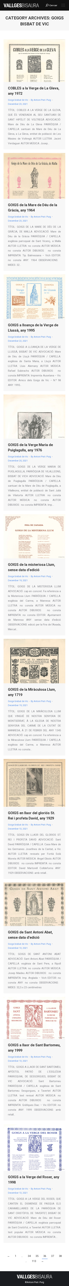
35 (37, 1256)
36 (44, 1256)
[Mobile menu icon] (63, 5)
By (41, 100)
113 (34, 1261)
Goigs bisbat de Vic (18, 100)
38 (60, 1256)
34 (29, 1256)
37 (52, 1256)
